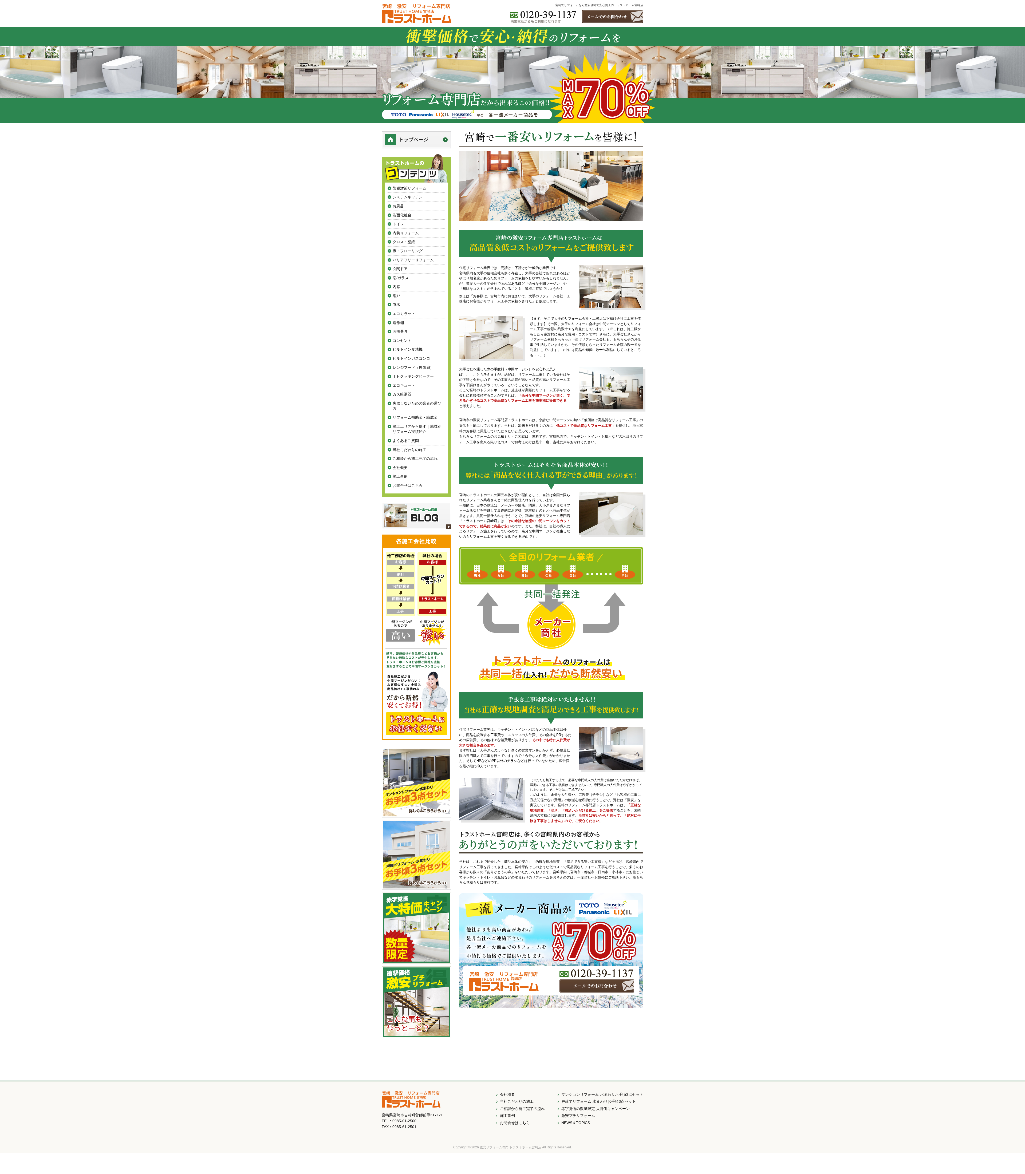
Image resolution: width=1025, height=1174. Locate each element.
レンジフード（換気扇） (413, 367)
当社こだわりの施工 (409, 450)
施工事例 (400, 476)
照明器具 (400, 331)
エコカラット (404, 313)
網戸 (396, 296)
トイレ (398, 224)
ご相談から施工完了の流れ (415, 458)
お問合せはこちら (408, 485)
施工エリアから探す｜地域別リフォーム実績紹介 (417, 429)
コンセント (402, 340)
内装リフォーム (406, 233)
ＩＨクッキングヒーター (413, 376)
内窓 (396, 286)
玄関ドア (400, 269)
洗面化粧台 (402, 215)
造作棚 (398, 323)
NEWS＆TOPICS (575, 1123)
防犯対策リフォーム (409, 188)
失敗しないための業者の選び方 (417, 406)
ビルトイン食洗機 (408, 349)
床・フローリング (408, 251)
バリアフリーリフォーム (413, 260)
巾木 (396, 304)
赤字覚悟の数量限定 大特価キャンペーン (595, 1108)
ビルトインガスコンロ (411, 358)
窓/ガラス (401, 278)
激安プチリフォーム (578, 1115)
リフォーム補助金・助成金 (415, 417)
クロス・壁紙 (404, 242)
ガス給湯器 (402, 394)
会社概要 (400, 467)
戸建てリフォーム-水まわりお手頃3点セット (598, 1101)
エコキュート (404, 385)
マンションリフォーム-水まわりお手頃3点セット (602, 1094)
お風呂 (398, 206)
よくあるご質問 (406, 440)
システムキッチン (408, 197)
